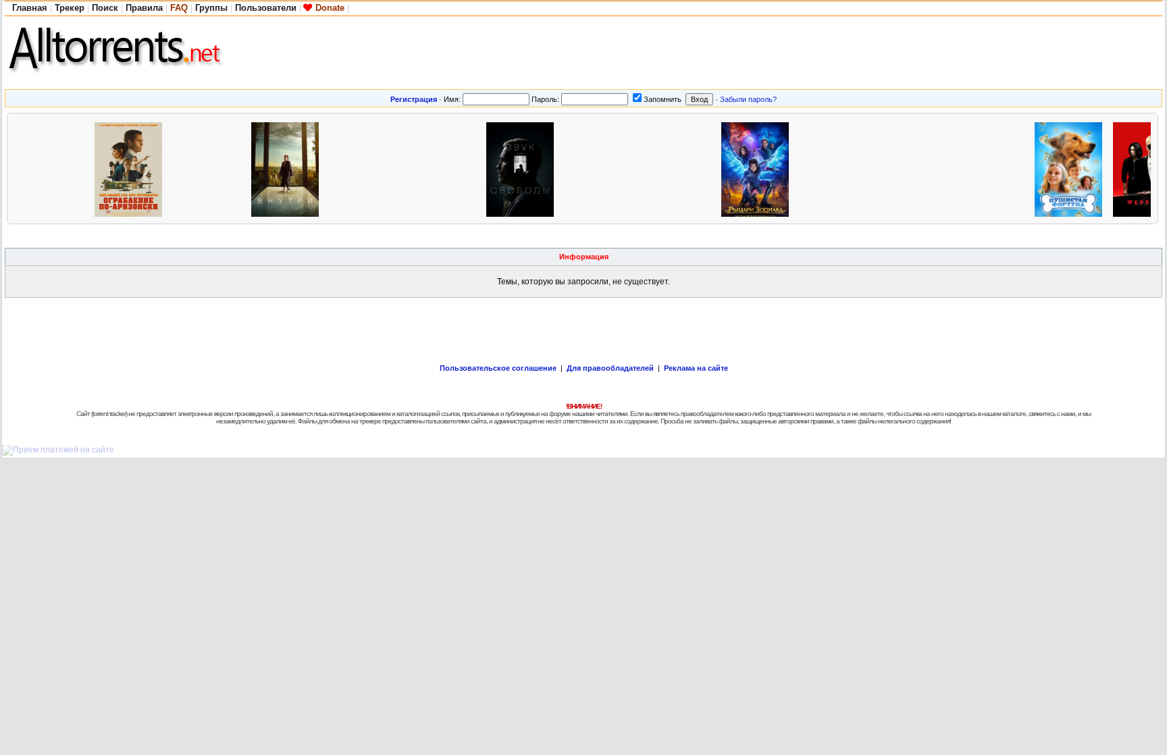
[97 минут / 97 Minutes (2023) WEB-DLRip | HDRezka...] (993, 167)
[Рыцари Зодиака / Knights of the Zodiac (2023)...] (758, 167)
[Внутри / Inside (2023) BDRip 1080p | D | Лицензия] (288, 167)
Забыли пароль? (748, 99)
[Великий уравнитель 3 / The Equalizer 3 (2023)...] (210, 167)
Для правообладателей (610, 368)
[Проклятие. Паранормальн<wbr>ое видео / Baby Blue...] (602, 167)
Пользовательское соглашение (498, 368)
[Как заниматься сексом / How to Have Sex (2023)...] (837, 167)
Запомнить (662, 99)
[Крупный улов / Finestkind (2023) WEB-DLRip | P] (680, 167)
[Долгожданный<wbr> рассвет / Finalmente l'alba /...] (53, 167)
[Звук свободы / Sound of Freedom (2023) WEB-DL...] (523, 167)
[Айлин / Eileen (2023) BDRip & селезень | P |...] (367, 167)
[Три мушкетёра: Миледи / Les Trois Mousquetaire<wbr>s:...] (445, 167)
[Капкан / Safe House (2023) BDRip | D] (915, 167)
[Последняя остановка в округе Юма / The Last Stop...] (132, 167)
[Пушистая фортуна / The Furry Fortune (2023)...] (1072, 167)
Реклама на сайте (696, 368)
